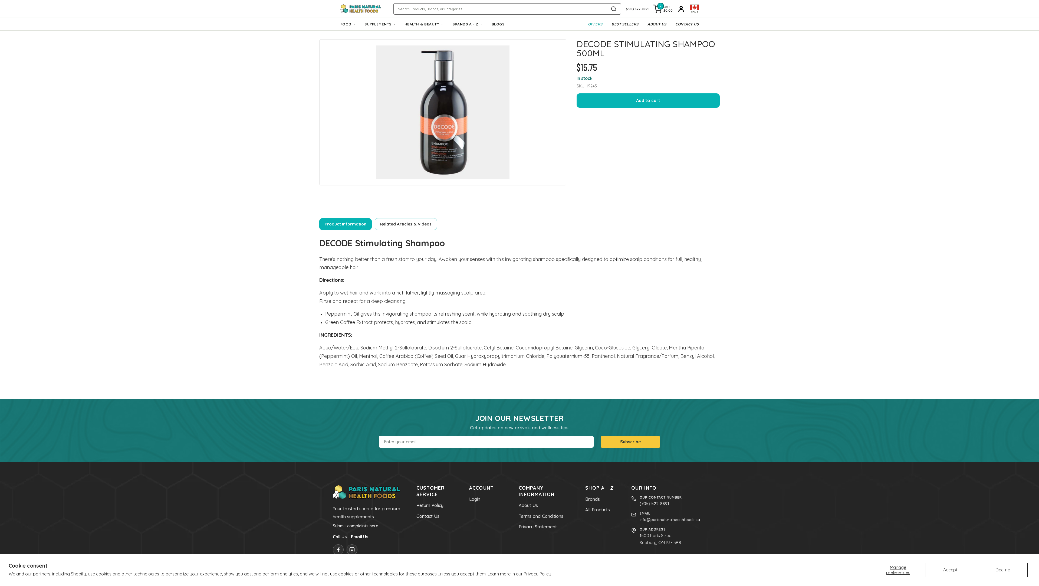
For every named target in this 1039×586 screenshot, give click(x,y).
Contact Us (687, 24)
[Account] (681, 9)
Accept (950, 569)
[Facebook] (338, 549)
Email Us (359, 536)
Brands (592, 499)
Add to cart (648, 100)
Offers (595, 24)
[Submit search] (613, 9)
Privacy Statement (538, 526)
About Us (656, 24)
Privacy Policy (537, 574)
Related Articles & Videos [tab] (406, 224)
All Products (597, 509)
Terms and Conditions (541, 516)
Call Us (340, 536)
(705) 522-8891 (654, 503)
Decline (1003, 569)
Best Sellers (625, 24)
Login (474, 499)
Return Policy (429, 505)
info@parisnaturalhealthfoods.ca (670, 519)
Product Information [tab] (345, 224)
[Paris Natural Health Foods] (360, 9)
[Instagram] (352, 549)
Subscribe (630, 441)
